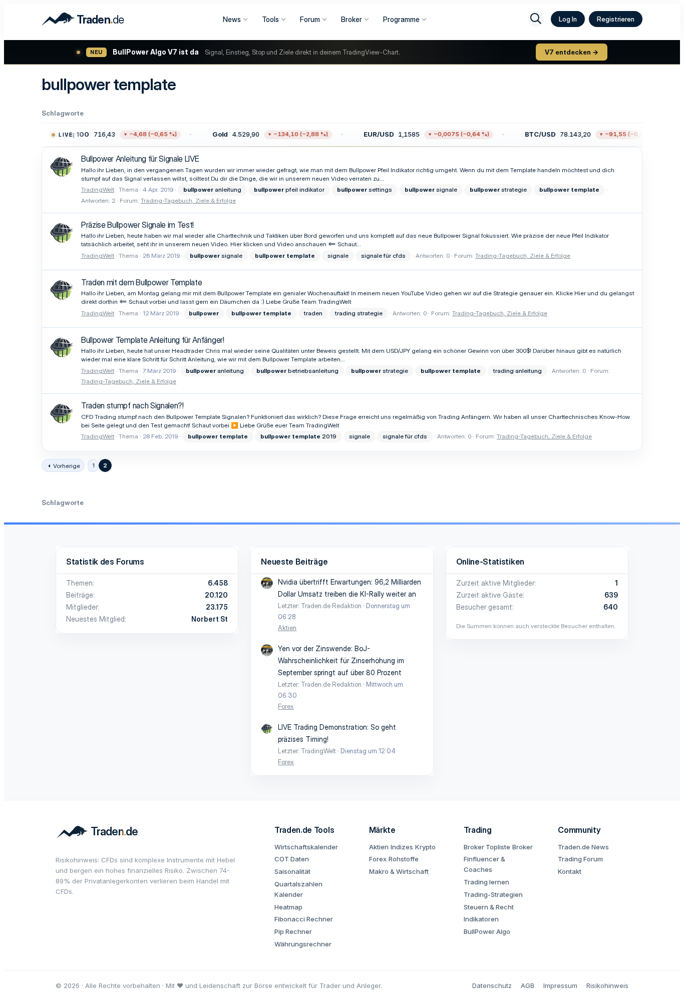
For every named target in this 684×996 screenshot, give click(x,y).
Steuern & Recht (489, 907)
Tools (270, 19)
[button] (109, 134)
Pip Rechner (293, 931)
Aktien (287, 628)
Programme (401, 19)
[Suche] (536, 19)
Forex (286, 706)
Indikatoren (481, 919)
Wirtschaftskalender (306, 847)
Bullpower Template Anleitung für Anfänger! (152, 340)
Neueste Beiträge (294, 562)
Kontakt (569, 871)
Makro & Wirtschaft (399, 871)
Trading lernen (486, 882)
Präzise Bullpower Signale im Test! (137, 225)
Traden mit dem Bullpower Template (141, 282)
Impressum (560, 985)
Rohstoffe (404, 859)
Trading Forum (580, 859)
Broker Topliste (487, 847)
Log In (568, 19)
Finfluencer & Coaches (484, 864)
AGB (527, 985)
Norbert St (209, 619)
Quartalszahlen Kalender (298, 889)
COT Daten (291, 859)
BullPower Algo (487, 931)
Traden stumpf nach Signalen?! (132, 405)
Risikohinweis (607, 985)
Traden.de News (583, 847)
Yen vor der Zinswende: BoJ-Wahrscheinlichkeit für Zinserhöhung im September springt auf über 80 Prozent (341, 660)
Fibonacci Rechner (303, 919)
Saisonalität (292, 871)
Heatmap (288, 907)
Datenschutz (492, 985)
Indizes (402, 847)
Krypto (425, 847)
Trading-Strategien (493, 894)
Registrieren (615, 19)
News (232, 19)
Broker (351, 19)
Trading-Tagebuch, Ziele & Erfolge (188, 200)
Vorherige (66, 465)
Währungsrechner (302, 944)
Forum (310, 19)
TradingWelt (97, 189)
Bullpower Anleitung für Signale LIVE (140, 159)
